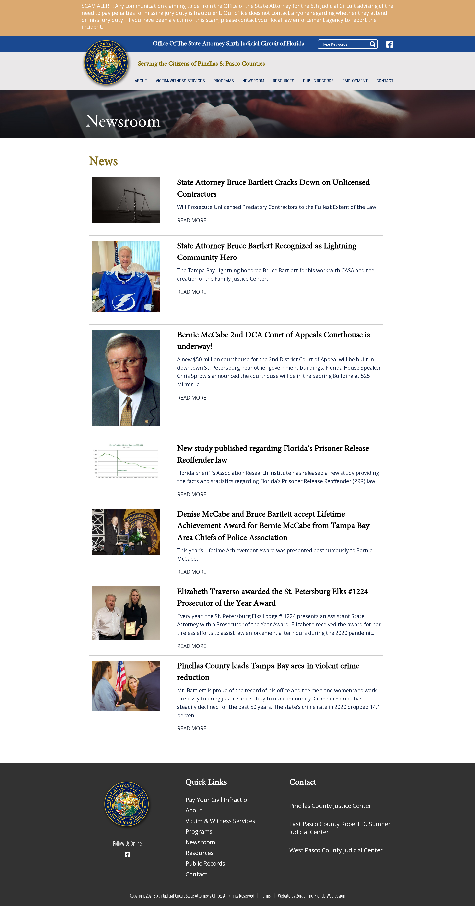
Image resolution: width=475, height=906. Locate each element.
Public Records (318, 80)
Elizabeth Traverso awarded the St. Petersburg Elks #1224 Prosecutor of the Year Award (272, 598)
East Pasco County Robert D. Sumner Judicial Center (340, 828)
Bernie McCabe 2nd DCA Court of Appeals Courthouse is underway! (273, 341)
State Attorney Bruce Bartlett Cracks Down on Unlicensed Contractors (273, 189)
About (141, 80)
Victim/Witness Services (180, 80)
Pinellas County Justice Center (330, 806)
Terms (266, 896)
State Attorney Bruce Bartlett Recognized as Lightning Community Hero (266, 252)
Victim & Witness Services (220, 821)
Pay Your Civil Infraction (218, 799)
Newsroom (253, 80)
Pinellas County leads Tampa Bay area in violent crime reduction (268, 672)
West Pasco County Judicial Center (336, 850)
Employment (355, 80)
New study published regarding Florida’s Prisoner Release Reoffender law (273, 455)
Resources (283, 80)
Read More (191, 220)
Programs (224, 80)
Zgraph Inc (304, 896)
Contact (384, 80)
